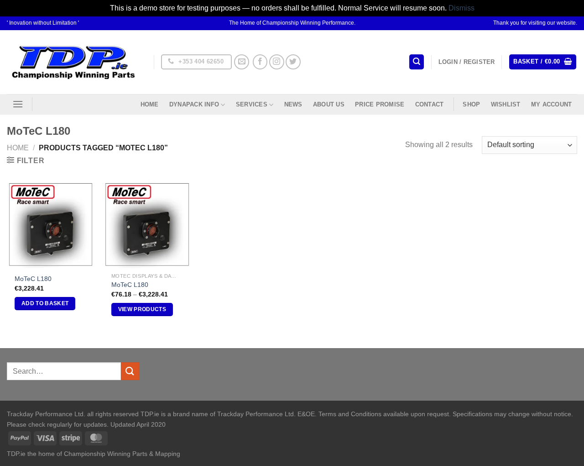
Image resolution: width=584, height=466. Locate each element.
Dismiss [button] (461, 8)
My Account (551, 104)
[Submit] (130, 371)
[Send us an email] (241, 61)
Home (150, 104)
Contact (429, 104)
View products (142, 309)
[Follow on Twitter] (293, 61)
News (293, 104)
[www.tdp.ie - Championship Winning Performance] (73, 62)
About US (328, 104)
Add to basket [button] (45, 303)
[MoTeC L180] (50, 224)
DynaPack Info (194, 104)
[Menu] (18, 103)
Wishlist (506, 104)
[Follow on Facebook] (260, 61)
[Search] (416, 61)
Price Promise (379, 104)
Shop (471, 104)
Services (251, 104)
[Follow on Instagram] (276, 61)
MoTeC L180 (33, 278)
